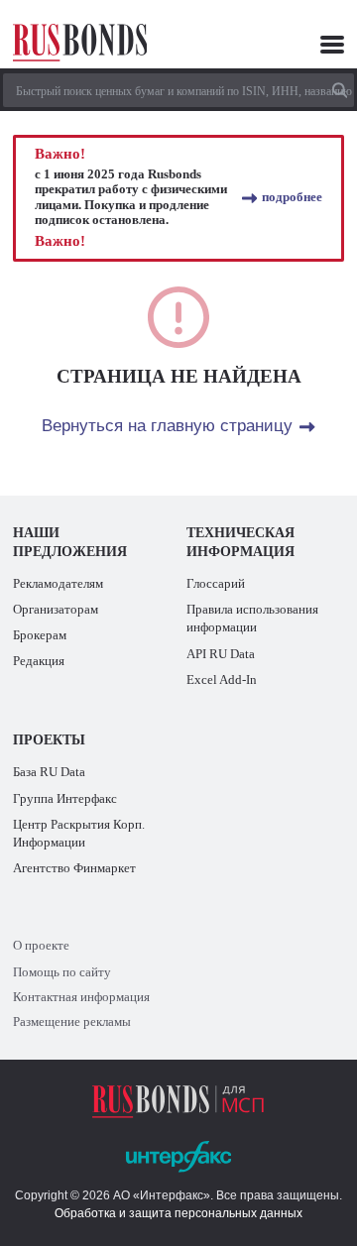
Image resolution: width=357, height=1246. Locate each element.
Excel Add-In (221, 680)
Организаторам (55, 610)
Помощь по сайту (62, 972)
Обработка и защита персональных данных (178, 1212)
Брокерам (39, 635)
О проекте (41, 946)
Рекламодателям (58, 584)
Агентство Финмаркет (74, 868)
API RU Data (220, 654)
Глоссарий (215, 584)
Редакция (38, 661)
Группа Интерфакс (65, 799)
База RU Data (49, 772)
